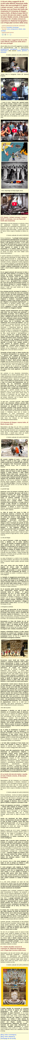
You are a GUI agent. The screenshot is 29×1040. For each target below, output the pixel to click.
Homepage (16, 27)
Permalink (9, 27)
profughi (3, 30)
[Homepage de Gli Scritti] (8, 1038)
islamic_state (22, 29)
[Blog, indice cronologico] (8, 1034)
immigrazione (14, 29)
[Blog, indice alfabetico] (8, 1036)
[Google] (8, 35)
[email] (2, 35)
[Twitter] (10, 35)
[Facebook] (5, 35)
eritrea (8, 29)
